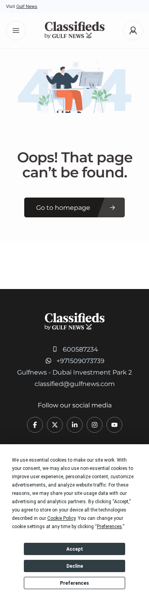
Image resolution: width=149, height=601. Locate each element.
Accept (74, 549)
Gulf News (26, 6)
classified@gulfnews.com (75, 384)
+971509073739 (80, 361)
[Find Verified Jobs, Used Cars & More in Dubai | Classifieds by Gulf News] (74, 30)
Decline (74, 566)
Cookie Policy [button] (61, 518)
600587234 (80, 349)
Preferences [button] (109, 526)
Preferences (74, 583)
